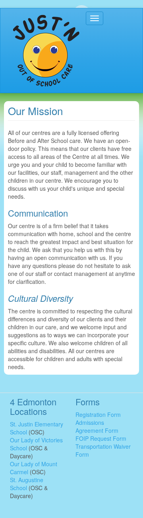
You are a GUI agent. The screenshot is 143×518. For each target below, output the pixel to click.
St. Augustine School (26, 484)
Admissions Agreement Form (96, 426)
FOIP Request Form (100, 438)
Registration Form (98, 414)
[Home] (46, 50)
